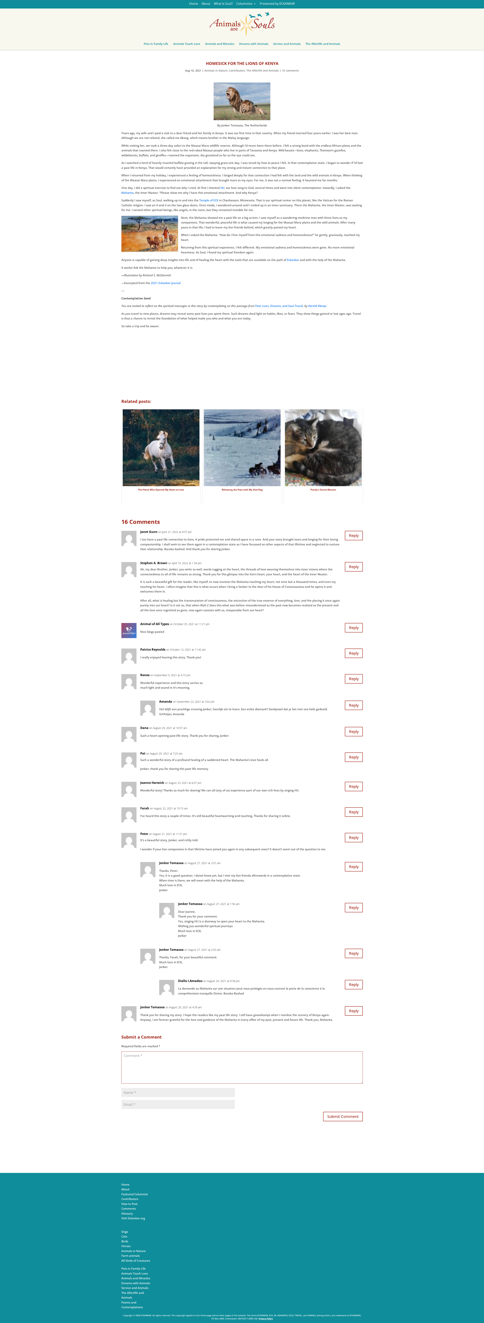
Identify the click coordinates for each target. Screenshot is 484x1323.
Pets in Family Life (156, 45)
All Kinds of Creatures (135, 1260)
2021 (166, 283)
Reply (354, 535)
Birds (124, 1241)
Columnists (244, 4)
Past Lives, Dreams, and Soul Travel (279, 306)
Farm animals (130, 1256)
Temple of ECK (208, 200)
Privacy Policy (266, 1318)
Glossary (127, 1213)
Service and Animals (287, 45)
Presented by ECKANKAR (277, 4)
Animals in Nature (215, 70)
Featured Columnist (134, 1194)
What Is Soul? (223, 4)
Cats (124, 1236)
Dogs (124, 1231)
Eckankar (293, 260)
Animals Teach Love (186, 45)
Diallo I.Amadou (190, 981)
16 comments (290, 70)
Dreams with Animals (253, 45)
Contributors (237, 70)
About (206, 4)
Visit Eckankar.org (133, 1218)
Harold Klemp (317, 306)
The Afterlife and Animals (323, 45)
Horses (126, 1246)
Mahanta (127, 193)
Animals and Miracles (219, 45)
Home (193, 4)
